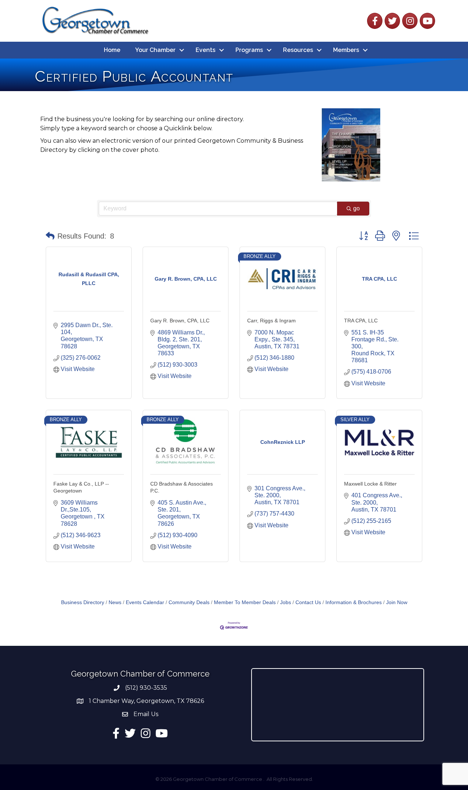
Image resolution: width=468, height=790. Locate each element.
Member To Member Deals (245, 602)
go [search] (356, 208)
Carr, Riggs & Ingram (271, 320)
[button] (50, 236)
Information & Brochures (353, 602)
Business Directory (82, 602)
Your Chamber (155, 49)
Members (346, 49)
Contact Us (308, 602)
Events (205, 49)
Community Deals (189, 602)
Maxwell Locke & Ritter (370, 484)
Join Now (396, 602)
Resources (298, 49)
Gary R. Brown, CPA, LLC (180, 320)
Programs (249, 49)
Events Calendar (145, 602)
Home (112, 49)
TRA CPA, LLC (361, 320)
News (115, 602)
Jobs (285, 602)
